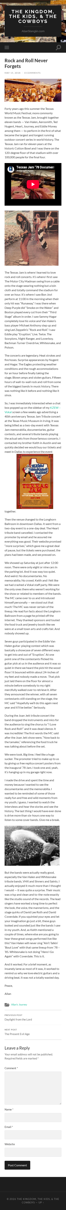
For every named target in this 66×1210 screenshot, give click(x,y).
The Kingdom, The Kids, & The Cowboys (33, 16)
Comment (11, 1068)
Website (10, 1144)
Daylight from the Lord (18, 1017)
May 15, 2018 (13, 72)
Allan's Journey (19, 1004)
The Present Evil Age (17, 1032)
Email (9, 1126)
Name (9, 1109)
